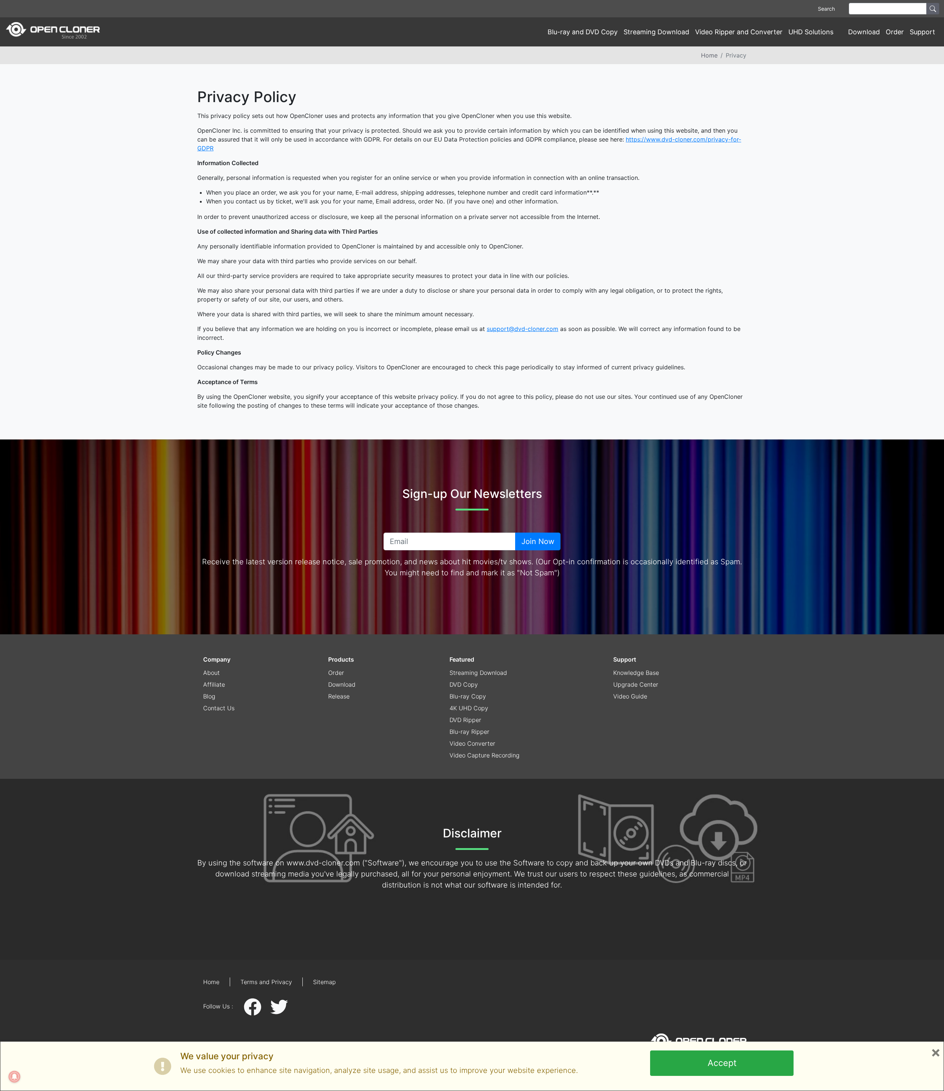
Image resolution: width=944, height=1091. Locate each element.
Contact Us (219, 708)
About (211, 672)
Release (339, 696)
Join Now (537, 541)
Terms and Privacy (266, 982)
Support (624, 659)
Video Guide (630, 696)
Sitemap (324, 982)
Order (895, 32)
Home (709, 55)
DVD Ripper (465, 720)
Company (216, 659)
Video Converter (472, 743)
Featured (462, 659)
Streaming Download (656, 32)
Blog (209, 696)
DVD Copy (464, 684)
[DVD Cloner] (53, 31)
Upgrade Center (635, 684)
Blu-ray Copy (468, 696)
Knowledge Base (636, 672)
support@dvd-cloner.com (522, 328)
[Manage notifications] (14, 1077)
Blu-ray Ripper (469, 731)
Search (826, 9)
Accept (722, 1063)
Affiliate (214, 684)
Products (341, 659)
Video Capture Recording (485, 755)
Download (864, 32)
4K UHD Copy (469, 708)
